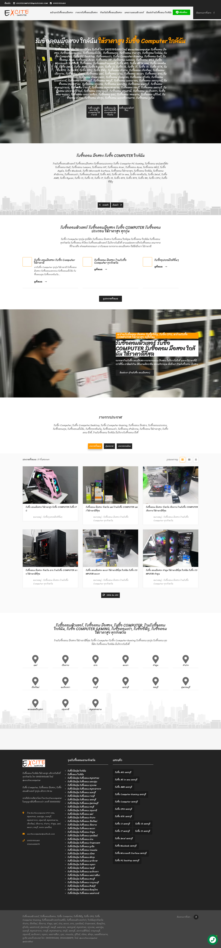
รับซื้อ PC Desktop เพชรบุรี (127, 860)
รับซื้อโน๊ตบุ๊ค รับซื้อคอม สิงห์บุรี (81, 886)
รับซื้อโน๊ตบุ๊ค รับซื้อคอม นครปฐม (82, 782)
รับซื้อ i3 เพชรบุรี (122, 824)
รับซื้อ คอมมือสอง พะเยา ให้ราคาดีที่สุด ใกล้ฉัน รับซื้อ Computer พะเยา (111, 572)
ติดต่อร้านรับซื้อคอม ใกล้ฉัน (159, 12)
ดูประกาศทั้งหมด (110, 299)
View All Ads (112, 595)
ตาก (95, 665)
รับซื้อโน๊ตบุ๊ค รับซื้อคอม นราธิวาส (82, 861)
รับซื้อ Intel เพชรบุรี (124, 838)
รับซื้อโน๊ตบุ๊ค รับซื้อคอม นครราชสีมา (84, 875)
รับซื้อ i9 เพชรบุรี (142, 831)
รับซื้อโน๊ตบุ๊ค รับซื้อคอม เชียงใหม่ (82, 821)
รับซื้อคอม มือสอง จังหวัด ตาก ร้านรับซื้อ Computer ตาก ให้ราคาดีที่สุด (51, 572)
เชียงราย (65, 665)
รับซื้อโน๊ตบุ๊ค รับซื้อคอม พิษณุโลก (83, 890)
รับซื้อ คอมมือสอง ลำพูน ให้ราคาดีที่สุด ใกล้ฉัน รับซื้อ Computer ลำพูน (171, 572)
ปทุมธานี (65, 709)
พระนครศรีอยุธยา (35, 709)
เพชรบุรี (125, 687)
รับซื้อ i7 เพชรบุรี (122, 831)
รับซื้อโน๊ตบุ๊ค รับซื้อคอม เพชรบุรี (82, 800)
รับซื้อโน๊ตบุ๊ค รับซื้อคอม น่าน (80, 839)
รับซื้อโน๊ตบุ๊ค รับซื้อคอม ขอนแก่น (82, 850)
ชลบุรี (95, 687)
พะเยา (125, 665)
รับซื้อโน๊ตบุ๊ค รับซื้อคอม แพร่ (80, 814)
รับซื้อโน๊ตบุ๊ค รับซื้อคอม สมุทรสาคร (83, 778)
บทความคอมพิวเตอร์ (134, 12)
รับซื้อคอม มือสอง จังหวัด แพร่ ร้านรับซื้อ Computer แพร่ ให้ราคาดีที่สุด (112, 509)
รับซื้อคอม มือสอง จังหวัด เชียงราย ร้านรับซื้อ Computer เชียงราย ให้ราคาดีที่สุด (172, 509)
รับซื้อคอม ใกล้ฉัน (76, 774)
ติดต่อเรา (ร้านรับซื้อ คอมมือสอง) (135, 373)
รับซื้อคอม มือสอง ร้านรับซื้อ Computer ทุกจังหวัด (110, 261)
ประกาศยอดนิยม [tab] (124, 446)
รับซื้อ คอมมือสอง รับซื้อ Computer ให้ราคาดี (54, 261)
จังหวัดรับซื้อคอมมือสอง (111, 12)
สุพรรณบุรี (185, 687)
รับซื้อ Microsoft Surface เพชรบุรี (131, 853)
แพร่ (35, 665)
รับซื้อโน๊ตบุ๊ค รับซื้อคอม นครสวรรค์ (83, 893)
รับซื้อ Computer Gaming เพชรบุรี (130, 794)
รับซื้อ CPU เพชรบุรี (123, 809)
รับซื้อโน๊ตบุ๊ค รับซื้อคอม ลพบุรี (81, 868)
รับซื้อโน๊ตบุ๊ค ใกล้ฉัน (77, 771)
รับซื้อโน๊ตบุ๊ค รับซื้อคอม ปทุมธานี (82, 810)
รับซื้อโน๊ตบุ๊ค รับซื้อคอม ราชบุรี (81, 796)
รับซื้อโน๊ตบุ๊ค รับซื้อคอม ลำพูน (81, 832)
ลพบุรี (155, 687)
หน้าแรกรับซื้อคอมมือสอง (61, 12)
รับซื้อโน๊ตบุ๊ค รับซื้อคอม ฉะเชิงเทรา (83, 872)
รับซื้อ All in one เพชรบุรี (126, 780)
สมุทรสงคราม (95, 709)
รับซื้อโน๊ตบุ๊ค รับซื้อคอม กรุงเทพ (82, 785)
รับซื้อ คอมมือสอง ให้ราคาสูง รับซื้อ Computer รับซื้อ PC (51, 509)
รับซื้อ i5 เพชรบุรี (142, 824)
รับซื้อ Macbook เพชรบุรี (126, 846)
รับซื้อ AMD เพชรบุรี (123, 787)
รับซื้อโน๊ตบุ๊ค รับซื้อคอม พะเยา (81, 828)
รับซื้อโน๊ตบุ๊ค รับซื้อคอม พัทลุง (81, 857)
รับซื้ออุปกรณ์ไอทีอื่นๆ (166, 260)
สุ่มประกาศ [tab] (109, 446)
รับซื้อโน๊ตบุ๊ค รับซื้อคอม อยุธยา (81, 864)
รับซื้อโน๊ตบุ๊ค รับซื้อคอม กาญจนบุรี (83, 882)
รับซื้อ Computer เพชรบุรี (126, 802)
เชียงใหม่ (35, 687)
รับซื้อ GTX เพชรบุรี (123, 816)
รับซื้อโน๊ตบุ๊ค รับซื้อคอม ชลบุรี (81, 807)
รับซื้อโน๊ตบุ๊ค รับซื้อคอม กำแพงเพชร (84, 843)
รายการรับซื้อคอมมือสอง (86, 12)
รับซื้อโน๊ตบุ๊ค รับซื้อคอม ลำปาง (81, 818)
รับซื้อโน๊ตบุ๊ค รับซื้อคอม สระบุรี (81, 879)
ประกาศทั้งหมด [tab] (95, 446)
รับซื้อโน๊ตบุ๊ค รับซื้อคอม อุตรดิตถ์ (83, 836)
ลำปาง (186, 665)
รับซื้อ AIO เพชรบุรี (123, 772)
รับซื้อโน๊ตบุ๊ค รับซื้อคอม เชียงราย (82, 825)
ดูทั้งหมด (38, 282)
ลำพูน (155, 665)
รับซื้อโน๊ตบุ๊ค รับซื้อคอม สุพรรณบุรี (83, 803)
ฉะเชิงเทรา (65, 687)
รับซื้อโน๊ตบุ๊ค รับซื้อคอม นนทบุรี (82, 792)
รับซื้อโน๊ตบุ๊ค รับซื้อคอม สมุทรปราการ (84, 789)
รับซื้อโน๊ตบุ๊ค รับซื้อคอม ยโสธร (81, 854)
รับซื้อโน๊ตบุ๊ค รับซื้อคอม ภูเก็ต (81, 846)
